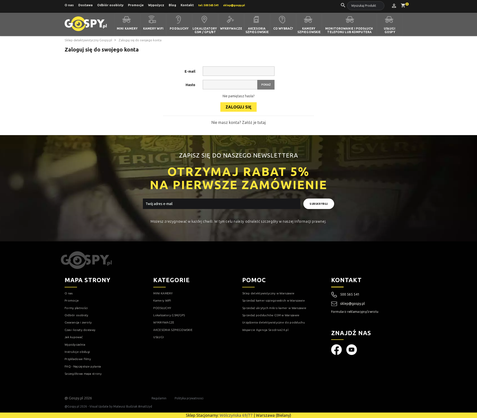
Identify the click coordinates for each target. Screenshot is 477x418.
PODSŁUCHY (162, 308)
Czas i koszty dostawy (80, 329)
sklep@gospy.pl (352, 304)
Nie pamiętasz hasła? (239, 96)
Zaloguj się (238, 107)
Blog (172, 5)
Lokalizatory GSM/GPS (169, 315)
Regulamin (159, 398)
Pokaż (266, 84)
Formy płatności (76, 308)
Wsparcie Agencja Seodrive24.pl (265, 329)
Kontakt (187, 5)
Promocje (136, 5)
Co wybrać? (283, 28)
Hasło (190, 85)
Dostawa (85, 5)
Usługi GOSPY (390, 30)
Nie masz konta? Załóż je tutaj (238, 122)
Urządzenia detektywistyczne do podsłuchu (273, 322)
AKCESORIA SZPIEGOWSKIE (173, 329)
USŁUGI (158, 337)
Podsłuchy (179, 28)
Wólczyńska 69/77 (236, 415)
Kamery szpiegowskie (309, 30)
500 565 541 (349, 294)
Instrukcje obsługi (77, 351)
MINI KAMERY (163, 293)
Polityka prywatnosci (189, 398)
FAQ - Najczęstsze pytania (83, 366)
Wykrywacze (231, 28)
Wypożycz (156, 5)
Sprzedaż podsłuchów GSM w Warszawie (271, 315)
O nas (69, 5)
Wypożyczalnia (75, 344)
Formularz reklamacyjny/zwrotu (355, 311)
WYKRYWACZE (163, 322)
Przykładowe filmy (78, 359)
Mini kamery (127, 28)
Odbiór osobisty (110, 5)
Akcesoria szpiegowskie (257, 30)
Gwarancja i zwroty (78, 322)
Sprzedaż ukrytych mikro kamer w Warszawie (274, 308)
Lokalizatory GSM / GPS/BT (205, 30)
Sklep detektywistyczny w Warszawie (268, 293)
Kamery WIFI (153, 28)
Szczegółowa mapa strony (83, 373)
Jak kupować (74, 337)
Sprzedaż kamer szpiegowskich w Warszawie (273, 300)
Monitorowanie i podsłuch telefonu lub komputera (349, 30)
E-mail (190, 71)
